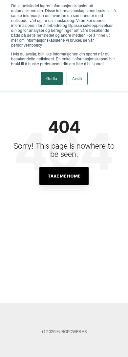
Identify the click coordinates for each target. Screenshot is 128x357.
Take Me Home (64, 175)
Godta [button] (51, 78)
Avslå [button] (77, 78)
